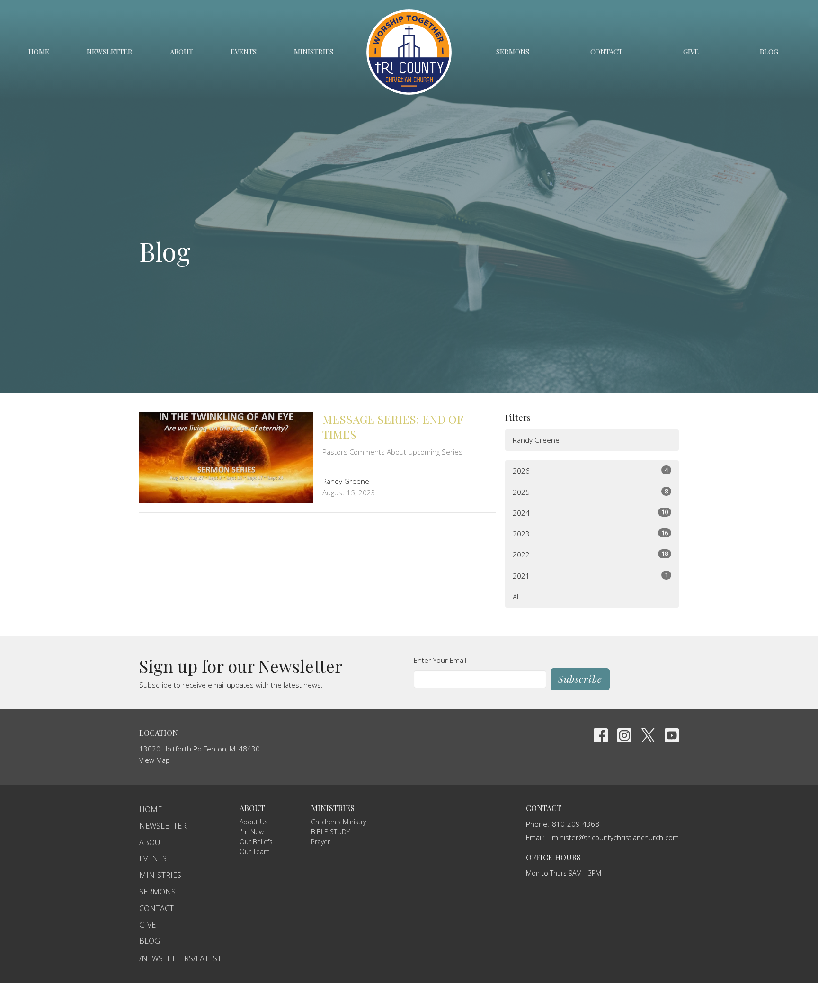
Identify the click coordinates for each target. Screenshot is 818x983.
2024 (590, 513)
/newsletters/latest (180, 958)
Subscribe (580, 678)
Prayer (320, 841)
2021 (590, 576)
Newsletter (110, 51)
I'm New (252, 831)
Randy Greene (536, 440)
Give (691, 51)
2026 (590, 470)
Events (244, 51)
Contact (606, 51)
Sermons (512, 51)
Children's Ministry (338, 821)
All (516, 596)
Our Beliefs (256, 841)
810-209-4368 (575, 824)
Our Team (255, 851)
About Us (254, 821)
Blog (769, 51)
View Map (154, 760)
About (181, 51)
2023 (590, 533)
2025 (590, 492)
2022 (590, 554)
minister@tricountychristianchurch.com (615, 837)
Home (38, 51)
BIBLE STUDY (330, 831)
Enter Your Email (440, 660)
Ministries (313, 51)
